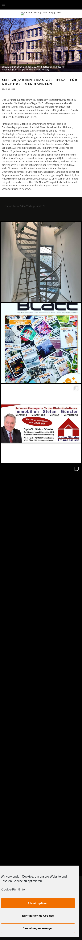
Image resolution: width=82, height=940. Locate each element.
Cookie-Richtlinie (13, 889)
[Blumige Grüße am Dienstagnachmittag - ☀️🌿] (41, 827)
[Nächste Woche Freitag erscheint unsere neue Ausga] (41, 585)
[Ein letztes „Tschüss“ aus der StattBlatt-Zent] (41, 343)
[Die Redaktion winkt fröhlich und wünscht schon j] (41, 665)
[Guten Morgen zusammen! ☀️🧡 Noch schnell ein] (41, 746)
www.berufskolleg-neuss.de (17, 189)
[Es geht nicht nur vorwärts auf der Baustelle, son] (41, 262)
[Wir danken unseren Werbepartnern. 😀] (41, 423)
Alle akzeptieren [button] (38, 903)
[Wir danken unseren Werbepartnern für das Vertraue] (41, 504)
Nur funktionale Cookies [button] (38, 915)
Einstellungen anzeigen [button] (38, 928)
